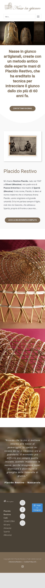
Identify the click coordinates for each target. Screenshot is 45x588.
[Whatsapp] (22, 515)
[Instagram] (22, 502)
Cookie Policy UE (30, 561)
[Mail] (22, 522)
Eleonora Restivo (15, 561)
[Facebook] (22, 509)
